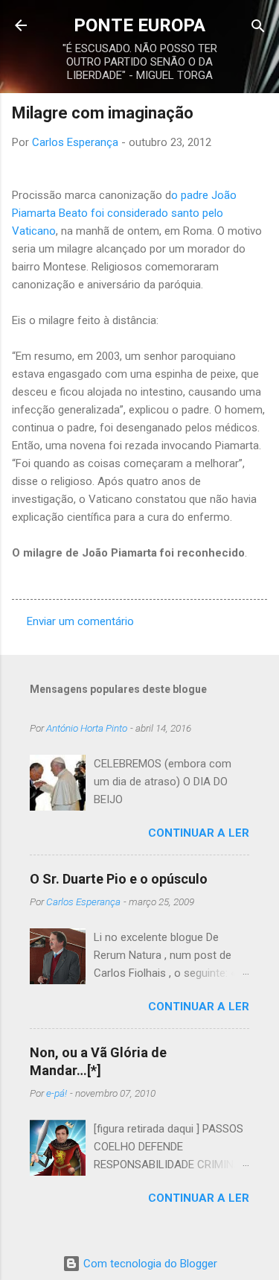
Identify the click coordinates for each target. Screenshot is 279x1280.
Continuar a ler (198, 833)
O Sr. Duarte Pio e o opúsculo (119, 879)
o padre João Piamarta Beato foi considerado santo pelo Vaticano (124, 213)
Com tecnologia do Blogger (148, 1263)
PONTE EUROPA (139, 25)
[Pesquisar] (258, 27)
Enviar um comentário (80, 621)
